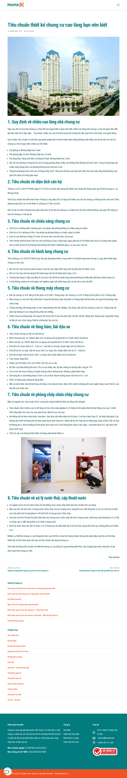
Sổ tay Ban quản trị (14, 678)
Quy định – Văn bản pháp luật (18, 668)
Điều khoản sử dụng (71, 738)
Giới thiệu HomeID (14, 599)
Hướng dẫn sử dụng (15, 657)
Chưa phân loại (13, 635)
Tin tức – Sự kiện (14, 700)
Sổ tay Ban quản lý (14, 673)
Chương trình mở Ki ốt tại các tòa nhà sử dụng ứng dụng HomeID (31, 588)
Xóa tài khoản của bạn (16, 621)
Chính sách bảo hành (71, 734)
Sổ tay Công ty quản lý (16, 684)
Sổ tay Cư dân (29, 31)
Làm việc (11, 662)
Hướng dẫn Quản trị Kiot (16, 646)
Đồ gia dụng (12, 641)
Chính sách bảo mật (71, 742)
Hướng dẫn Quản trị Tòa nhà (18, 651)
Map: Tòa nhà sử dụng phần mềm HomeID (23, 605)
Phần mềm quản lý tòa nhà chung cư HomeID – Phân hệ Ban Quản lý (33, 615)
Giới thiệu (67, 730)
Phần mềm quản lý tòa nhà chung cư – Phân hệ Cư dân (28, 610)
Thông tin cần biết (14, 695)
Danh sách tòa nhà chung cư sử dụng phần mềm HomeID (29, 594)
